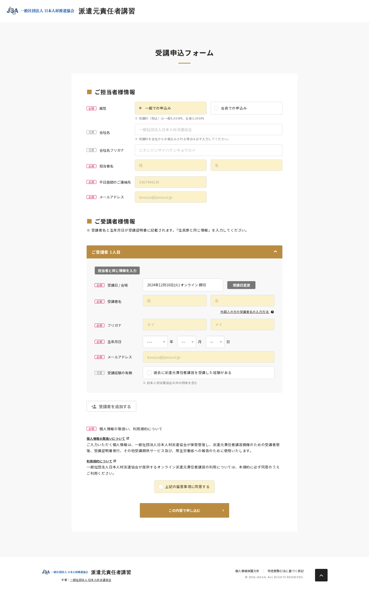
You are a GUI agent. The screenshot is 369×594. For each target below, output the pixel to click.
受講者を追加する (115, 406)
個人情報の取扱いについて (106, 438)
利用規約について (99, 461)
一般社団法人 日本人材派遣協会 (90, 580)
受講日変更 (241, 285)
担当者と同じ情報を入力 (117, 270)
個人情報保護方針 (247, 571)
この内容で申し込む (184, 510)
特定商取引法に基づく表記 (286, 571)
